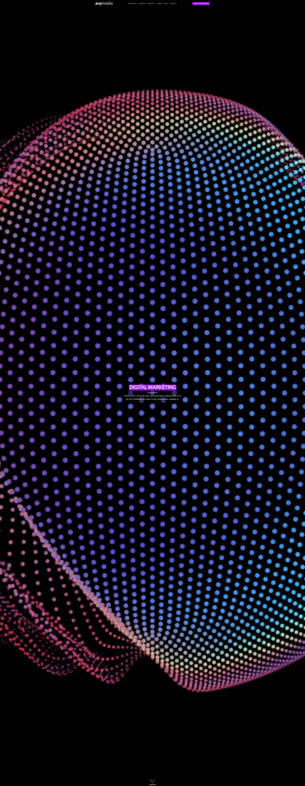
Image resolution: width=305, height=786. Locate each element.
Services (142, 3)
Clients (160, 3)
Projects (151, 3)
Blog (166, 3)
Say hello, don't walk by (201, 3)
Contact (173, 3)
